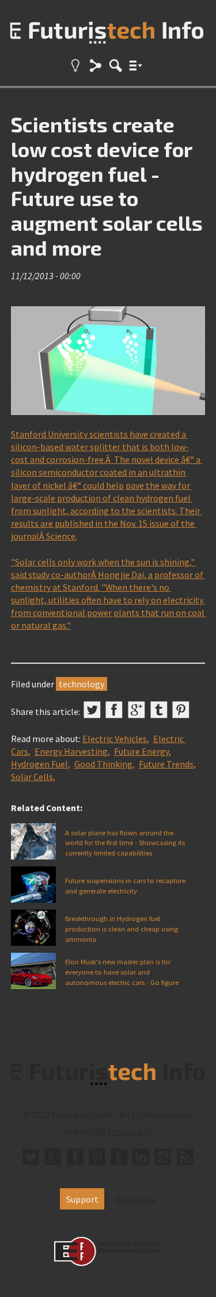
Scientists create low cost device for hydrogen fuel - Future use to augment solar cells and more (107, 186)
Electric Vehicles (114, 738)
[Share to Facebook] (114, 709)
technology (81, 684)
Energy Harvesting (71, 751)
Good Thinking (103, 764)
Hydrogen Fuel (39, 764)
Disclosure (135, 1199)
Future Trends (166, 764)
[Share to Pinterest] (180, 709)
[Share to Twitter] (92, 709)
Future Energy (141, 751)
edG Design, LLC (122, 1131)
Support (82, 1199)
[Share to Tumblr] (159, 709)
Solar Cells (32, 776)
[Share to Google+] (136, 709)
